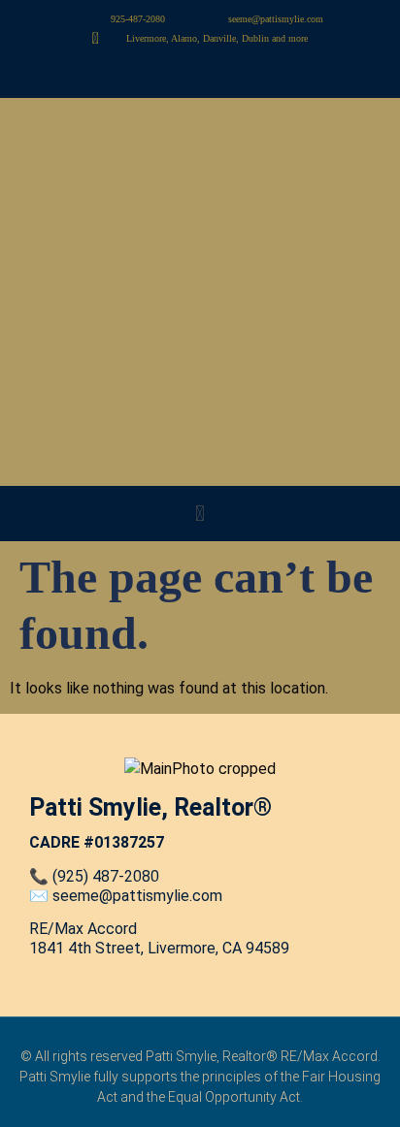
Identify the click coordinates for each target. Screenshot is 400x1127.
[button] (199, 513)
